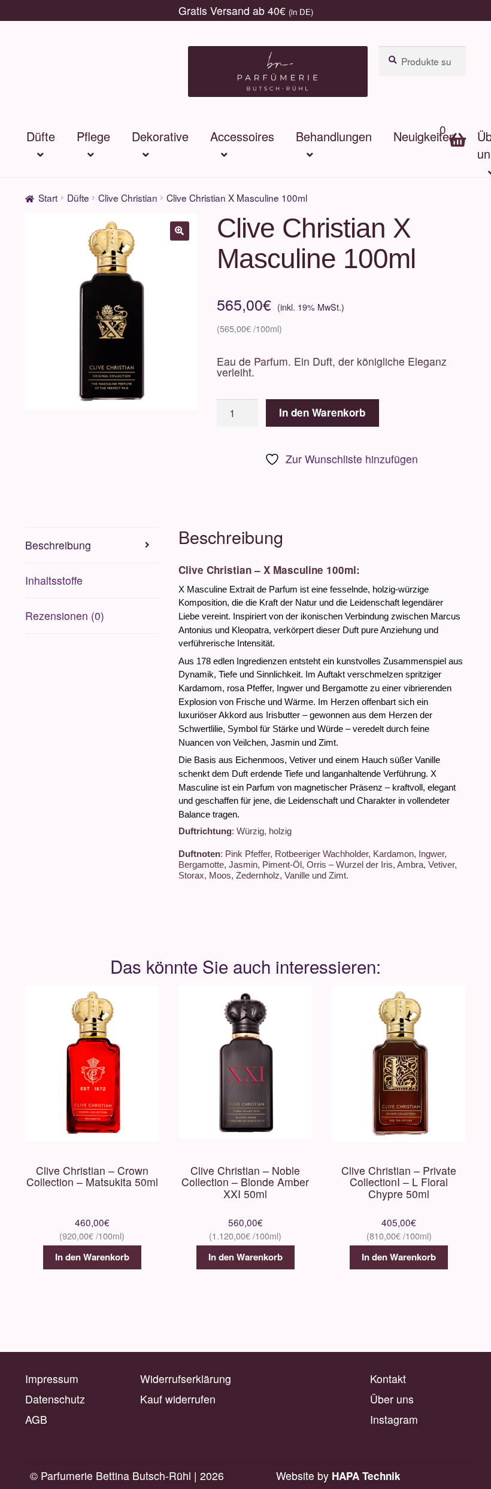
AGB (36, 1419)
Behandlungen (334, 136)
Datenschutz (55, 1398)
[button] (179, 231)
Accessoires (242, 136)
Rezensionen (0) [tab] (64, 615)
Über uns (392, 1398)
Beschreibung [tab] (58, 544)
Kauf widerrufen (178, 1398)
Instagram (394, 1419)
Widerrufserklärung (185, 1378)
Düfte (40, 136)
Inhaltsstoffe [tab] (54, 580)
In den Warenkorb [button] (92, 1256)
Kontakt (388, 1378)
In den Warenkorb (322, 412)
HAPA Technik (366, 1476)
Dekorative (160, 136)
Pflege (93, 136)
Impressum (51, 1378)
